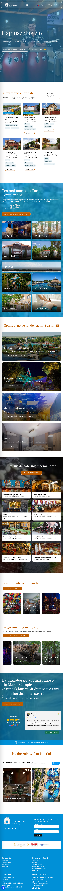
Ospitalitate (5, 866)
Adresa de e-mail (39, 824)
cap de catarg (6, 885)
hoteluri (34, 862)
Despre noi (5, 879)
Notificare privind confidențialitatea (12, 883)
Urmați (56, 763)
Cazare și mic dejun (38, 866)
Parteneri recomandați (39, 868)
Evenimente (5, 864)
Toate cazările (36, 860)
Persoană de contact (8, 877)
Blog (3, 881)
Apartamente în (37, 864)
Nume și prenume (38, 829)
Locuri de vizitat (6, 862)
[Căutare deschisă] (42, 5)
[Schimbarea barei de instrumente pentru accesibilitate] (3, 888)
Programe (5, 860)
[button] (27, 5)
